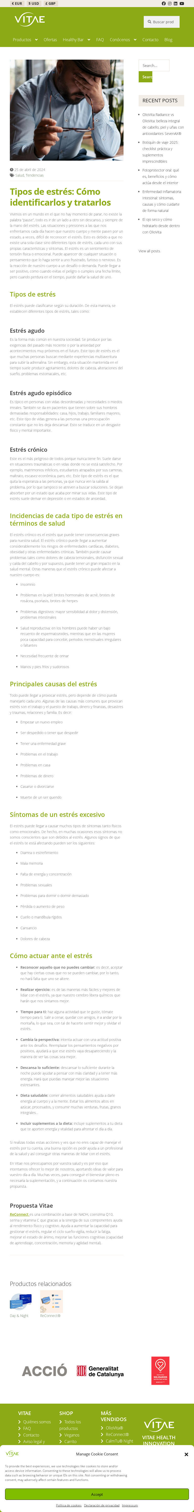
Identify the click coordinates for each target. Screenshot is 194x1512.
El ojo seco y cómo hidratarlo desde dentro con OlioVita (161, 225)
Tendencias (35, 175)
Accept (97, 1494)
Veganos (71, 1435)
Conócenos (120, 39)
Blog (168, 39)
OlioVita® (114, 1428)
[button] (186, 1453)
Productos (22, 39)
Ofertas (50, 39)
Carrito (70, 1441)
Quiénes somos (37, 1422)
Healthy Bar (73, 39)
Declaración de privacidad (101, 1505)
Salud (19, 175)
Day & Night (19, 1315)
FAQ (100, 39)
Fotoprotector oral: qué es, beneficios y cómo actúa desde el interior (160, 176)
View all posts (149, 251)
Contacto (150, 39)
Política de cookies (69, 1505)
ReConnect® (50, 1315)
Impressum (130, 1505)
